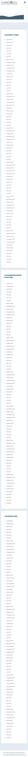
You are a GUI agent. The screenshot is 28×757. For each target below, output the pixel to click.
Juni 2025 (8, 225)
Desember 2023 (10, 173)
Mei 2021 (8, 85)
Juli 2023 (8, 159)
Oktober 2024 (9, 202)
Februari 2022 (9, 110)
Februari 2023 (9, 145)
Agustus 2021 (9, 93)
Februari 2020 (9, 42)
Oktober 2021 (9, 99)
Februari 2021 (9, 76)
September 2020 (10, 62)
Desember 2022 (10, 139)
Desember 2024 (10, 207)
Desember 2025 (10, 242)
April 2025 (8, 219)
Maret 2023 (9, 148)
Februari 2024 (9, 179)
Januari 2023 (9, 142)
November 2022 (10, 136)
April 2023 (8, 150)
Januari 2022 (9, 108)
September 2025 (10, 233)
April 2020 (8, 48)
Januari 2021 (9, 73)
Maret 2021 (9, 79)
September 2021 (10, 96)
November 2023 (10, 170)
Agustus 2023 (9, 162)
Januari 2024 (9, 176)
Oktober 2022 (9, 133)
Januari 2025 (9, 210)
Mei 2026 (8, 256)
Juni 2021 (8, 88)
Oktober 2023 (9, 167)
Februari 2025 (9, 213)
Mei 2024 (8, 187)
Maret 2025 (9, 216)
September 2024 (10, 199)
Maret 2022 (9, 113)
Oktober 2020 (9, 65)
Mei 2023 (8, 153)
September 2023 (10, 165)
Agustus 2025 (9, 230)
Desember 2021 (10, 105)
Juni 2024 (8, 190)
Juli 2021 (8, 90)
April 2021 (8, 82)
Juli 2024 (8, 193)
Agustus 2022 (9, 128)
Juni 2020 (8, 53)
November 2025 (10, 239)
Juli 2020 (8, 56)
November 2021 (10, 102)
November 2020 (10, 68)
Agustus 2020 (9, 59)
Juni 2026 (8, 259)
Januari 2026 (9, 245)
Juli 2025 (8, 227)
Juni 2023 (8, 156)
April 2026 (8, 253)
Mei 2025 (8, 222)
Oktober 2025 (9, 236)
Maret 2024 (9, 182)
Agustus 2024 (9, 196)
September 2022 (10, 130)
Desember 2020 (10, 71)
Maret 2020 (9, 45)
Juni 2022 (8, 122)
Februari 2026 (9, 247)
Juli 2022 (8, 125)
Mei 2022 (8, 119)
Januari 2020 (9, 39)
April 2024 (8, 185)
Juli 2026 (8, 262)
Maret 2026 (9, 250)
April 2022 (8, 116)
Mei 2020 (8, 51)
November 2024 (10, 205)
